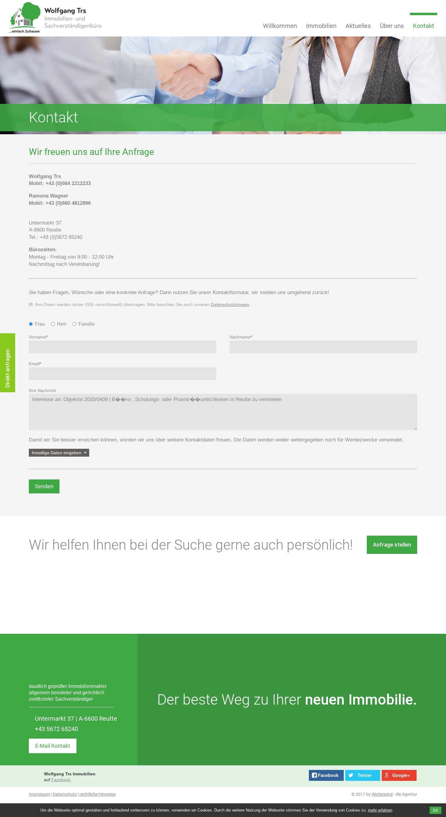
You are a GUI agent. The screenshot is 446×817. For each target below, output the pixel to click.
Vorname (38, 337)
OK (435, 810)
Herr (61, 324)
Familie (87, 324)
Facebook (60, 779)
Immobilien (321, 25)
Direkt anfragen (7, 368)
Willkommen (280, 25)
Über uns (392, 25)
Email (35, 363)
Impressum (39, 794)
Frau (40, 324)
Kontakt (423, 25)
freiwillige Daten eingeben (56, 452)
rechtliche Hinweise (97, 794)
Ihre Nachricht (42, 390)
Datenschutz (65, 794)
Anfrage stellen (392, 544)
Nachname (241, 337)
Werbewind (382, 794)
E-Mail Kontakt (52, 746)
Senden (44, 486)
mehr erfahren (380, 810)
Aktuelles (358, 25)
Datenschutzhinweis (230, 304)
